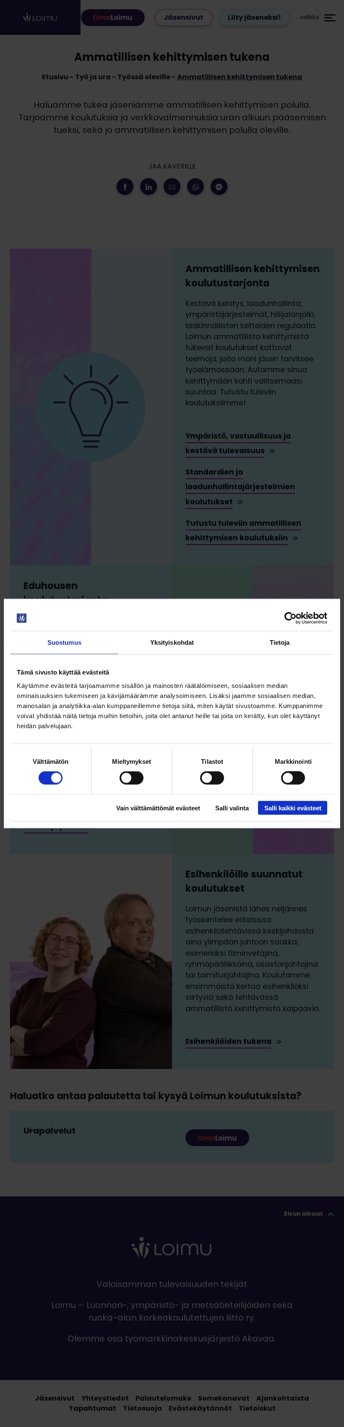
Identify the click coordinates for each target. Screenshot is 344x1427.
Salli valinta (232, 807)
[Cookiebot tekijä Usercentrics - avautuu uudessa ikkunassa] (290, 618)
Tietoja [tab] (280, 642)
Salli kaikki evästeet (292, 807)
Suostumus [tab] (64, 642)
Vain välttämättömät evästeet (158, 807)
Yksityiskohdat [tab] (172, 642)
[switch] (131, 778)
